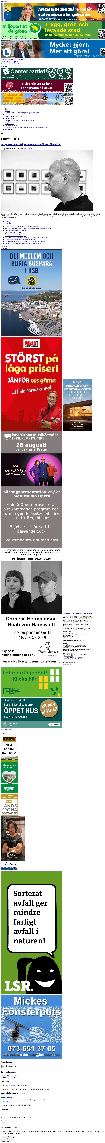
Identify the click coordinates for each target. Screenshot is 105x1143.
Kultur (17, 113)
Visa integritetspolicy (8, 1137)
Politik (33, 113)
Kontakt (44, 127)
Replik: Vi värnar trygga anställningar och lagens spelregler (26, 237)
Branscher (17, 120)
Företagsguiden (6, 729)
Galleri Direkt (9, 124)
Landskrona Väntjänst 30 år (16, 230)
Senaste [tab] (7, 221)
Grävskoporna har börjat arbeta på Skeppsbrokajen (21, 226)
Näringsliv (23, 113)
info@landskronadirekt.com (10, 1076)
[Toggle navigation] (1, 65)
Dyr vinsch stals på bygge (13, 232)
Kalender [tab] (8, 223)
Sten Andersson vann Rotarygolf (15, 236)
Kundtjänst (38, 127)
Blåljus (13, 113)
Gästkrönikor (19, 116)
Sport (37, 113)
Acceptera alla (6, 1141)
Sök (3, 1123)
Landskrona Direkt (26, 149)
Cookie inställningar (24, 1105)
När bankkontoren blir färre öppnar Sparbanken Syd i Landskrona (26, 241)
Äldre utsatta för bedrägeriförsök (15, 234)
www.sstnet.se (5, 1102)
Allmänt (8, 113)
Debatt (7, 116)
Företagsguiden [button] (10, 118)
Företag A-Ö (9, 120)
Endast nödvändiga (7, 1139)
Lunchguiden (9, 122)
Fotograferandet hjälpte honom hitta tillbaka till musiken (31, 144)
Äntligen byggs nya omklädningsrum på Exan (20, 239)
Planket (12, 116)
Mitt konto (8, 129)
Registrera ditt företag (27, 120)
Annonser (4, 2)
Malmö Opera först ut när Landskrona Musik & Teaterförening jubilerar (28, 228)
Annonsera (20, 127)
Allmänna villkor (10, 127)
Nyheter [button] (7, 111)
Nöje (29, 113)
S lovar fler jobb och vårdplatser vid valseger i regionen (23, 243)
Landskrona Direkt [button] (11, 125)
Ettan (6, 109)
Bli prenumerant (29, 127)
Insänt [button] (7, 114)
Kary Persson (11, 1085)
